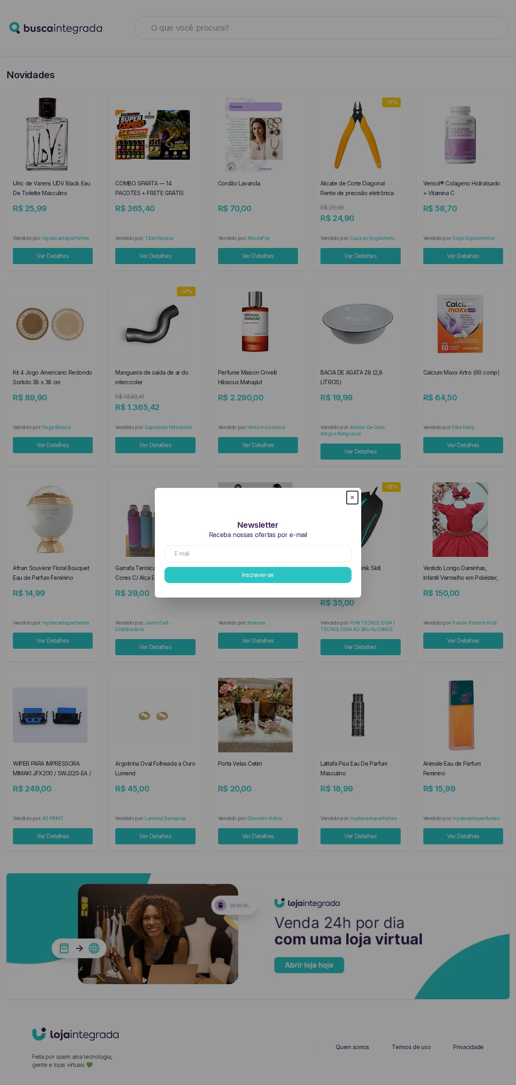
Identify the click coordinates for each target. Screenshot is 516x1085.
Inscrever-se (258, 574)
